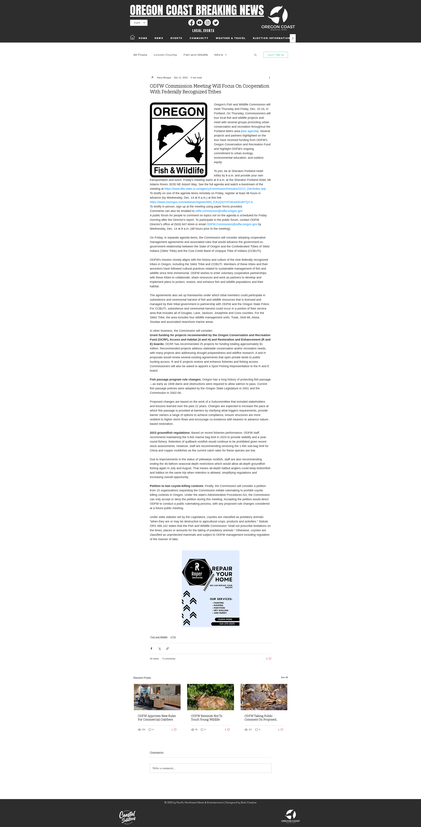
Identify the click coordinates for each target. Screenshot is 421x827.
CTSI (173, 637)
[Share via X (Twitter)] (159, 648)
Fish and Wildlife (196, 55)
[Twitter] (215, 22)
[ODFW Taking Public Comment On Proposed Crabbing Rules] (264, 697)
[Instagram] (207, 22)
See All (284, 677)
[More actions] (270, 78)
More (218, 55)
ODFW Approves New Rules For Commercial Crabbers (157, 717)
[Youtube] (199, 22)
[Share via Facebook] (151, 648)
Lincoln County (165, 55)
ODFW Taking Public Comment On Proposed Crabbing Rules (260, 717)
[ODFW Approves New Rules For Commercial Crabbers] (157, 697)
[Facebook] (191, 22)
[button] (255, 54)
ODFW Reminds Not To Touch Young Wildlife (206, 717)
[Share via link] (167, 648)
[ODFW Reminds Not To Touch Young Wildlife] (210, 697)
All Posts (140, 55)
